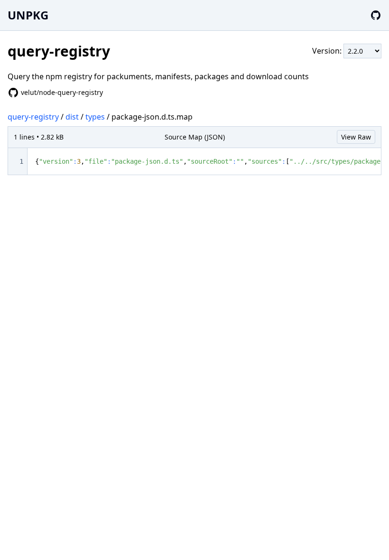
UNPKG (28, 15)
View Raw (356, 136)
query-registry (33, 117)
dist (72, 117)
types (95, 117)
